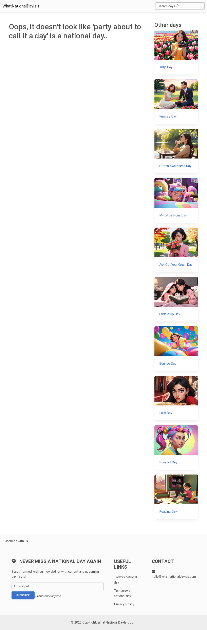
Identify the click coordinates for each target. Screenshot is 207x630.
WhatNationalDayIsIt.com (117, 622)
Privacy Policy (124, 604)
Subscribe (23, 595)
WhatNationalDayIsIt (20, 6)
